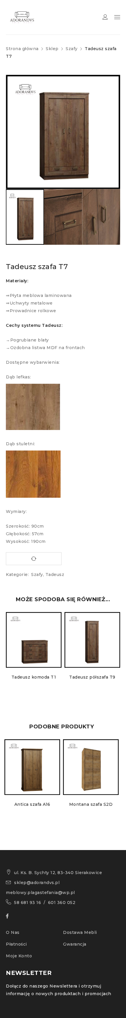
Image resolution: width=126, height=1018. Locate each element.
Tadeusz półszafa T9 (92, 677)
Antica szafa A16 (32, 804)
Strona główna (22, 48)
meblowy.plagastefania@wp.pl (40, 892)
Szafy (72, 48)
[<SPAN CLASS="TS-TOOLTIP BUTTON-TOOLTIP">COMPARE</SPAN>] (34, 558)
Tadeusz (54, 574)
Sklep (52, 48)
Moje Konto (19, 955)
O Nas (13, 932)
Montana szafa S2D (91, 804)
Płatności (16, 944)
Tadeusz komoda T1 (33, 677)
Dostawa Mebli (80, 932)
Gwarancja (74, 944)
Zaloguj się (105, 17)
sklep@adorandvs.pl (36, 882)
